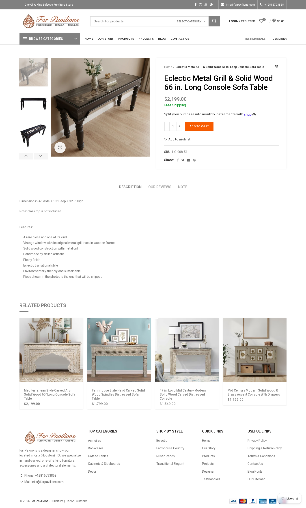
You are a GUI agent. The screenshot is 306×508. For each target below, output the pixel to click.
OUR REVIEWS (159, 187)
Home (168, 67)
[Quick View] (79, 336)
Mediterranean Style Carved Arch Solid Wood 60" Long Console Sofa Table (49, 394)
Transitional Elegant (170, 463)
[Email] (189, 160)
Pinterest (211, 5)
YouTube (206, 5)
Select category (189, 21)
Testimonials (211, 479)
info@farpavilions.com (240, 4)
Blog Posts (255, 471)
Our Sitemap (256, 479)
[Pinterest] (194, 160)
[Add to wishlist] (79, 346)
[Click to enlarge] (60, 147)
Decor (92, 471)
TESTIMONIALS (254, 38)
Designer (208, 471)
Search (214, 21)
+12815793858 (274, 4)
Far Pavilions (39, 501)
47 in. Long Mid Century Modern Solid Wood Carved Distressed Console (183, 394)
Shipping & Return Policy (265, 448)
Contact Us (255, 463)
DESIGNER (279, 38)
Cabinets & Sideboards (104, 463)
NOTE (182, 187)
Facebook (195, 5)
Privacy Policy (257, 440)
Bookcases (95, 448)
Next (41, 156)
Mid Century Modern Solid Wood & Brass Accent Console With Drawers (254, 392)
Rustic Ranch (165, 456)
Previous (26, 156)
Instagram (200, 5)
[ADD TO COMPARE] (79, 356)
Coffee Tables (98, 456)
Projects (208, 463)
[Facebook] (178, 160)
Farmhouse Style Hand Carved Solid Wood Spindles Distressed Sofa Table (118, 394)
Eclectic (161, 440)
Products (208, 456)
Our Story (208, 448)
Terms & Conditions (261, 456)
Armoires (94, 440)
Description (130, 187)
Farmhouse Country (170, 448)
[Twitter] (183, 160)
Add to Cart (199, 126)
